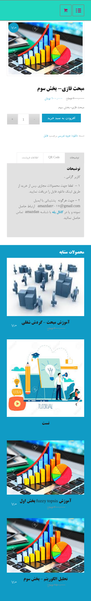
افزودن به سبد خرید (61, 118)
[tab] (74, 157)
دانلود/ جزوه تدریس (68, 136)
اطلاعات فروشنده (30, 157)
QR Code (54, 157)
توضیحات (74, 157)
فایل (45, 136)
